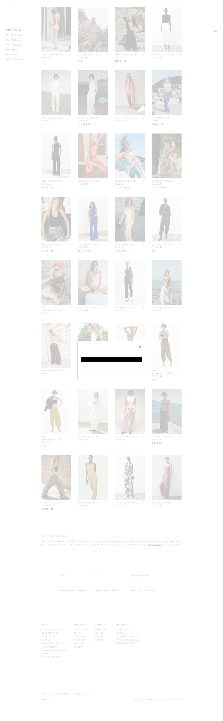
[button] (111, 359)
